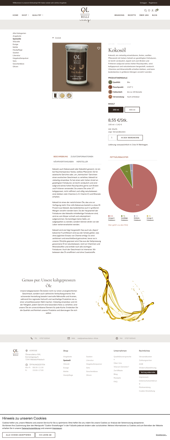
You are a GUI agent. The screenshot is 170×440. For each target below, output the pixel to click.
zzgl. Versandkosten (116, 132)
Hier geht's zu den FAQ (118, 225)
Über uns (144, 15)
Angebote (17, 36)
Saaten (16, 52)
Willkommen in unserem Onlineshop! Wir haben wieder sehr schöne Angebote (39, 3)
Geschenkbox (18, 64)
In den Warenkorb (130, 138)
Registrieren (153, 3)
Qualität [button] (36, 15)
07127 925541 (45, 338)
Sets (15, 61)
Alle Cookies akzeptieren (18, 435)
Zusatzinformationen (82, 156)
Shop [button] (24, 15)
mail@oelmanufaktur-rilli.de (87, 338)
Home (15, 15)
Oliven (15, 66)
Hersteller (82, 161)
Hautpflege (17, 50)
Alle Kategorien (19, 33)
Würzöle (16, 41)
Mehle (15, 47)
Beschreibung (61, 156)
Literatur (16, 55)
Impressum (57, 428)
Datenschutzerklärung (31, 428)
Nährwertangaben (64, 161)
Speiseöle (17, 39)
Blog (154, 15)
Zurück (58, 38)
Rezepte (132, 15)
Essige (15, 44)
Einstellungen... (161, 435)
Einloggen (143, 3)
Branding (119, 15)
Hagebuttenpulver (21, 58)
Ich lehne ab (45, 435)
